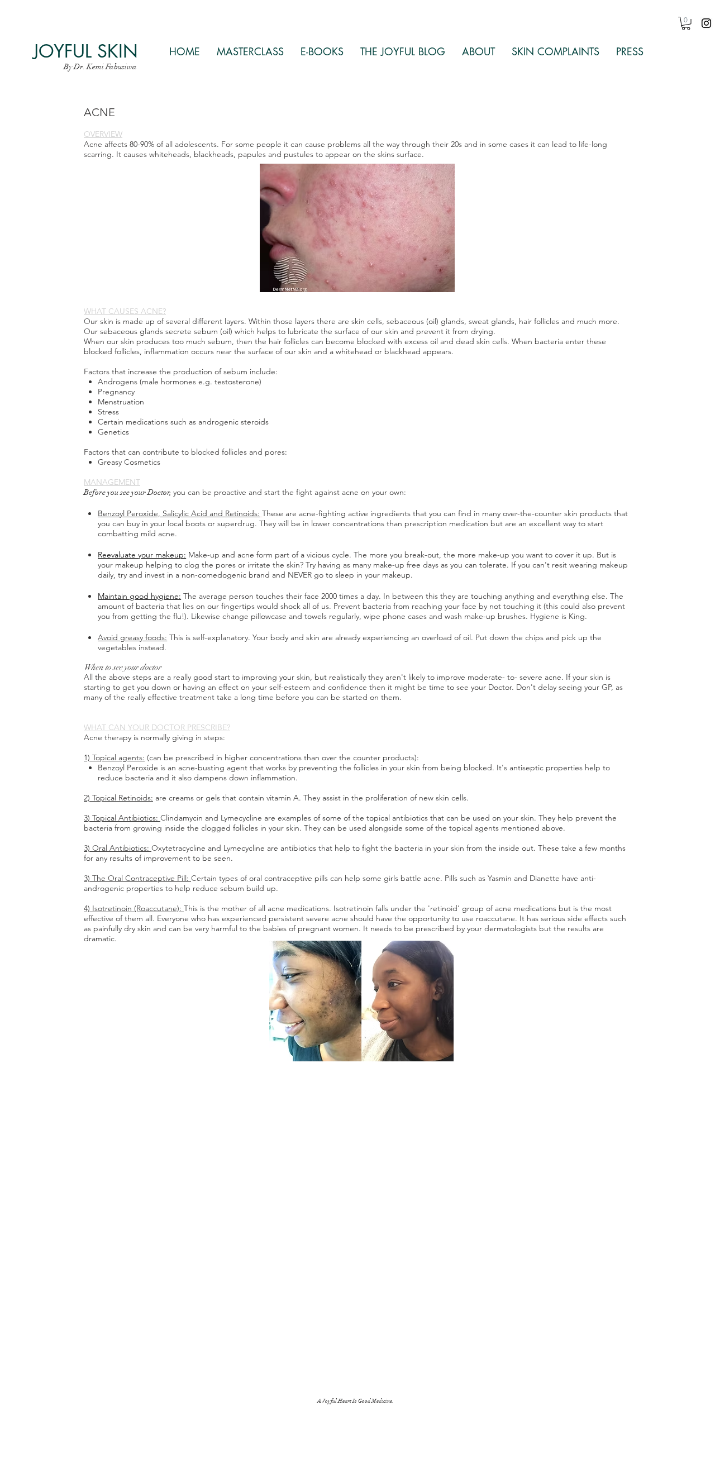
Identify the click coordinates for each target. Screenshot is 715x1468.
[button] (686, 23)
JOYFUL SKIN (85, 51)
